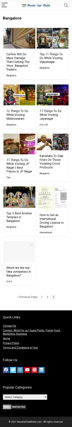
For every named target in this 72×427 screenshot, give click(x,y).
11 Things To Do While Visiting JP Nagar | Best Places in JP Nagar (19, 165)
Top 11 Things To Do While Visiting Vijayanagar (51, 58)
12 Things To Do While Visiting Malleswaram (17, 114)
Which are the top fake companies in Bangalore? (18, 271)
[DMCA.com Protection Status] (14, 406)
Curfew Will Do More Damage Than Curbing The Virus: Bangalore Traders (17, 61)
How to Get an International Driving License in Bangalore (52, 220)
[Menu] (4, 5)
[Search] (66, 5)
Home (6, 338)
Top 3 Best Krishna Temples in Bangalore (19, 217)
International (46, 232)
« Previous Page (27, 297)
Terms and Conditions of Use (20, 347)
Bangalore (11, 75)
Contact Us (9, 325)
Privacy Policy (11, 343)
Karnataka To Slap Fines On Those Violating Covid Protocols (51, 161)
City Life (44, 124)
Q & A (9, 281)
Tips (8, 177)
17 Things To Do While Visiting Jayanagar (50, 114)
